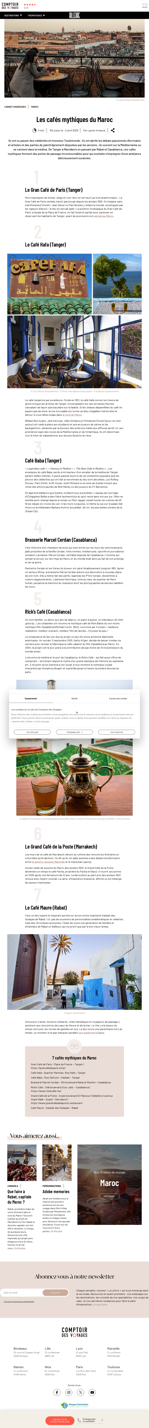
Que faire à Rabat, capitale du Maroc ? (19, 1196)
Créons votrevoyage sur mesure (60, 1420)
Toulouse (113, 1367)
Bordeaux (20, 1348)
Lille (48, 1348)
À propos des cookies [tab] (118, 698)
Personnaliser (73, 732)
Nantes (19, 1367)
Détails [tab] (74, 698)
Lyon (79, 1348)
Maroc (35, 106)
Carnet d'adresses (15, 106)
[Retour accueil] (74, 15)
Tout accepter (116, 732)
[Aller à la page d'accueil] (11, 5)
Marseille (113, 1348)
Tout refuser (32, 732)
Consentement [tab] (31, 698)
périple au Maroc (103, 216)
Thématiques (35, 15)
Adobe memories (56, 1191)
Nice (48, 1367)
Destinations (11, 15)
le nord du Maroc (72, 414)
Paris (79, 1367)
